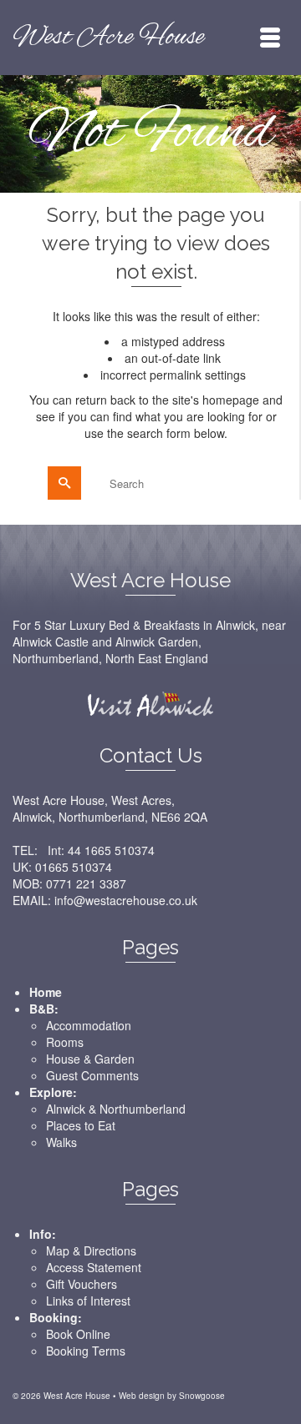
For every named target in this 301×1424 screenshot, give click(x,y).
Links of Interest (88, 1300)
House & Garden (90, 1058)
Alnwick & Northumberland (116, 1108)
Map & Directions (91, 1250)
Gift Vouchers (81, 1284)
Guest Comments (92, 1075)
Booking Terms (85, 1350)
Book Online (78, 1334)
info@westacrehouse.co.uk (125, 900)
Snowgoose (202, 1395)
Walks (61, 1142)
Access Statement (93, 1267)
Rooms (65, 1042)
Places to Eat (80, 1125)
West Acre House (108, 37)
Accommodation (88, 1025)
